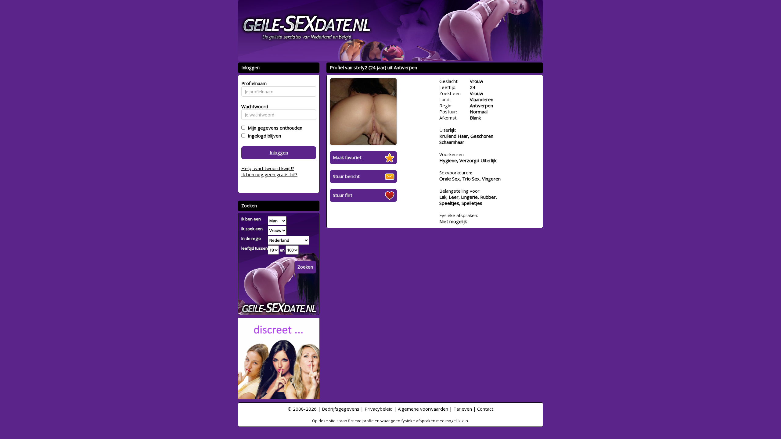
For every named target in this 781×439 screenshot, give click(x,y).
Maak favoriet (347, 157)
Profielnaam (253, 83)
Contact (485, 409)
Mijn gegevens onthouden (273, 128)
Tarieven (462, 409)
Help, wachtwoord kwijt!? (267, 168)
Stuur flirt (342, 195)
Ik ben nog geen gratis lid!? (269, 174)
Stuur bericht (346, 176)
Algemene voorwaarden (423, 409)
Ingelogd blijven (263, 136)
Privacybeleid (379, 409)
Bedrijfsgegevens (340, 409)
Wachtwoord (253, 106)
